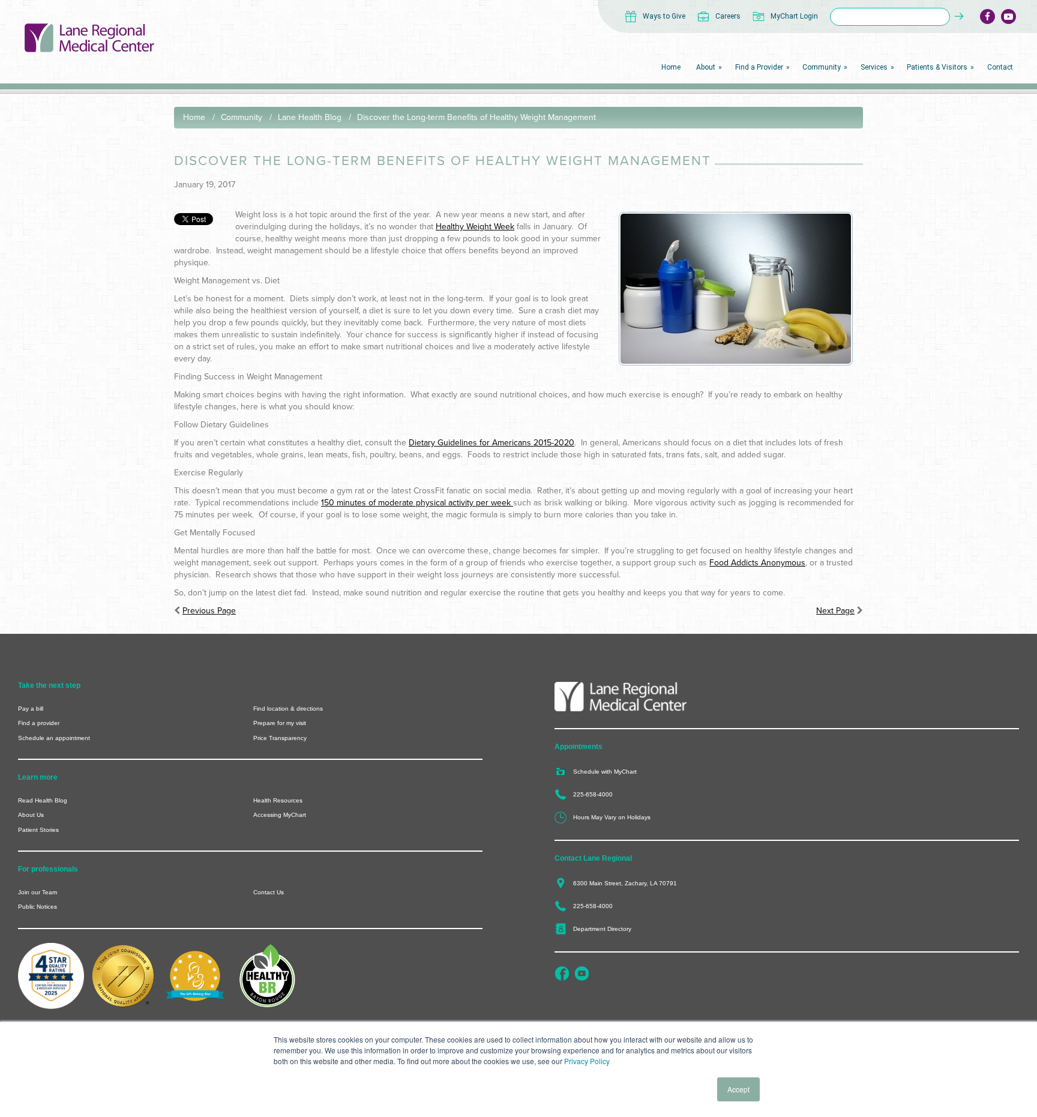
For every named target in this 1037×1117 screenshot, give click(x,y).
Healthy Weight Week (475, 226)
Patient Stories (38, 829)
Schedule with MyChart (605, 771)
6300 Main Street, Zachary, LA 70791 (625, 883)
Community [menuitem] (821, 67)
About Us (31, 814)
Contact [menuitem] (1000, 67)
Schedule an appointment (54, 738)
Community (241, 117)
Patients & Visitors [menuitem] (937, 67)
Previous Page (209, 611)
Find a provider (38, 723)
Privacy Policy (587, 1061)
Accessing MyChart (279, 814)
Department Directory (602, 929)
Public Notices (37, 906)
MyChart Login (794, 16)
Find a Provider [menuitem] (759, 67)
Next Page (835, 611)
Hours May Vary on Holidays (612, 817)
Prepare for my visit (279, 723)
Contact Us (268, 892)
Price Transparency (280, 738)
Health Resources (277, 800)
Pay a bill (30, 708)
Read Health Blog (42, 800)
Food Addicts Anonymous (757, 563)
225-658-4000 (593, 794)
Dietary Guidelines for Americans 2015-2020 (491, 443)
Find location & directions (288, 708)
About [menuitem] (705, 67)
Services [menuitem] (874, 67)
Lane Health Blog (309, 117)
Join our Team (37, 892)
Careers (728, 16)
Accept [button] (738, 1089)
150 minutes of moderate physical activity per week (416, 503)
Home (194, 117)
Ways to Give (664, 16)
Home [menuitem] (671, 67)
